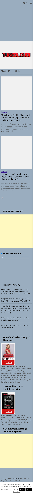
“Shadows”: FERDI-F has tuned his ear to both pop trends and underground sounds (15, 117)
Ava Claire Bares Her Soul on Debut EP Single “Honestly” (14, 326)
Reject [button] (29, 489)
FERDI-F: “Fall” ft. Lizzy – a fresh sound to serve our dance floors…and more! (15, 177)
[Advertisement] (16, 23)
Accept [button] (22, 489)
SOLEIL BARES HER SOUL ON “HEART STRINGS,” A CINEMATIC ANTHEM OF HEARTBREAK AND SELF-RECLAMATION (15, 291)
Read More (16, 492)
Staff (2, 131)
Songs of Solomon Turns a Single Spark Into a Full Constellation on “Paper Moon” (15, 300)
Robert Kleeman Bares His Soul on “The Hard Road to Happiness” (15, 319)
